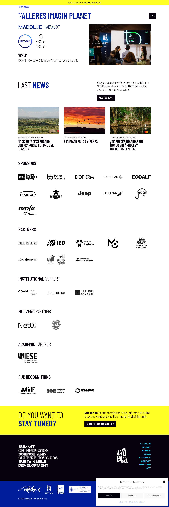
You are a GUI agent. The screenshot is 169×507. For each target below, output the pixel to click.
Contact (146, 461)
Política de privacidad (134, 502)
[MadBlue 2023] (16, 21)
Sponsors (145, 457)
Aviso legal (142, 502)
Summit (83, 15)
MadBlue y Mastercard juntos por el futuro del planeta (36, 145)
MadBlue (132, 15)
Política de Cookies (123, 502)
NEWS (142, 15)
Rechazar (132, 495)
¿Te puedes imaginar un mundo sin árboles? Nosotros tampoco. (126, 145)
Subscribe (145, 464)
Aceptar (109, 495)
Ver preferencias (154, 495)
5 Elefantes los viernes (81, 141)
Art (110, 15)
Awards (119, 15)
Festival (97, 15)
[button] (164, 482)
